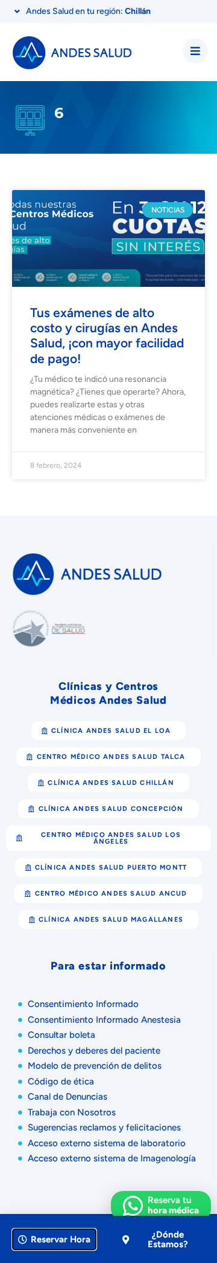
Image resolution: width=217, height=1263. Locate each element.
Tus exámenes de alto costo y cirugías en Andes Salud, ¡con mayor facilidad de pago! (107, 335)
